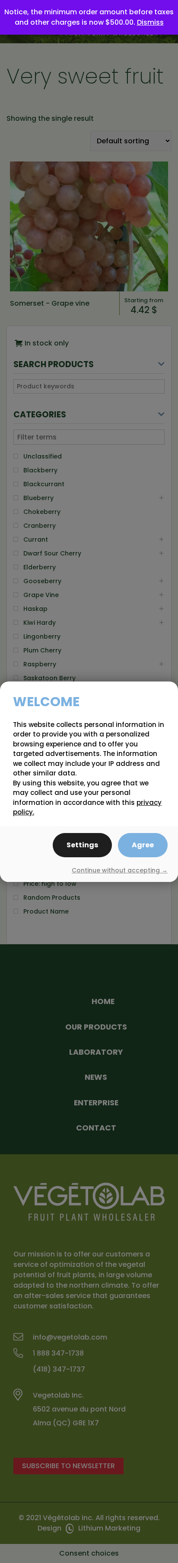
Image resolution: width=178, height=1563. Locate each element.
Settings (82, 845)
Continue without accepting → (120, 870)
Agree (143, 845)
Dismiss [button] (150, 22)
